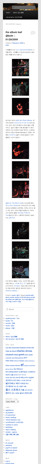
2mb (7, 348)
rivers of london (19, 361)
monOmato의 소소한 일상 (14, 422)
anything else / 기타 (12, 318)
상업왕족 (31, 377)
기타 (16, 283)
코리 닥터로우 (29, 390)
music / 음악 (15, 295)
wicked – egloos (11, 432)
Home (8, 12)
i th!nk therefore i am (13, 420)
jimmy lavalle (30, 297)
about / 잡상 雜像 (18, 12)
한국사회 (28, 393)
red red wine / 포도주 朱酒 (14, 17)
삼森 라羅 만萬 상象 (12, 434)
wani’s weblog (11, 429)
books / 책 (9, 321)
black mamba (10, 297)
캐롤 (22, 390)
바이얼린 (17, 286)
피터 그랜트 (15, 393)
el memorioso (10, 415)
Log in (8, 461)
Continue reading (12, 290)
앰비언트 (12, 217)
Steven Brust (9, 369)
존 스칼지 (20, 386)
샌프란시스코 (11, 380)
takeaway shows (11, 450)
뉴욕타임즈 (23, 371)
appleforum (10, 410)
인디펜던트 (10, 386)
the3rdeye (9, 427)
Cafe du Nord (11, 351)
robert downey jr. (30, 361)
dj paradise (9, 412)
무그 (25, 283)
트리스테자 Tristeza (12, 205)
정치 (15, 386)
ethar (7, 45)
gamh (21, 354)
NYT (25, 357)
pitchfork (9, 445)
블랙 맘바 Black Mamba (24, 120)
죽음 (25, 386)
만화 (16, 377)
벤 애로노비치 (23, 377)
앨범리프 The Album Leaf (14, 203)
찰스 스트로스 (13, 389)
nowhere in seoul (12, 425)
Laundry (8, 358)
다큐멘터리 (31, 372)
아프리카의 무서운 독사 (22, 123)
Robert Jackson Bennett (13, 365)
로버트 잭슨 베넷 (10, 377)
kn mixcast (9, 443)
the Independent (12, 372)
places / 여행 (10, 328)
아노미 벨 (25, 299)
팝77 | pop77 (10, 452)
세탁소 (18, 380)
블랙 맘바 (18, 299)
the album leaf (10, 299)
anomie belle (30, 295)
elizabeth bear (12, 354)
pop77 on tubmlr (11, 448)
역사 (27, 383)
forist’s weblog (11, 417)
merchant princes (17, 358)
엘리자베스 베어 (13, 383)
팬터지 (8, 393)
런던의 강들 (9, 375)
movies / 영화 (10, 323)
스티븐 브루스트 (26, 380)
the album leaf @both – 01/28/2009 (14, 35)
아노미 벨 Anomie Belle (23, 50)
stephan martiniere (29, 365)
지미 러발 (8, 301)
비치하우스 (12, 135)
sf (22, 364)
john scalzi (29, 355)
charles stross (24, 350)
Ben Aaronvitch (14, 348)
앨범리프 (31, 299)
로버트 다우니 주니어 (20, 375)
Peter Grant (10, 361)
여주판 (22, 383)
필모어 (22, 393)
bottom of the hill (20, 297)
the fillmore (18, 369)
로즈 (21, 283)
